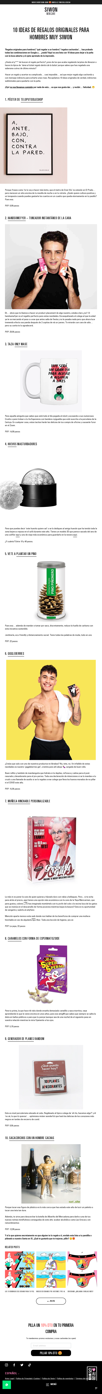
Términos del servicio (83, 1379)
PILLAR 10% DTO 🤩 (51, 1353)
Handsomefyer (17, 218)
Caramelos (15, 938)
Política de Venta (48, 1379)
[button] (51, 145)
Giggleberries (16, 653)
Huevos (12, 444)
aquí (18, 535)
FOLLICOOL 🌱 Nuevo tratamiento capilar (51, 2)
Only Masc (21, 344)
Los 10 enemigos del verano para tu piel (19, 1291)
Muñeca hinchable (19, 801)
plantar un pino (26, 554)
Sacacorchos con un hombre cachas (31, 1138)
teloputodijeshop (32, 99)
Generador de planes (21, 1039)
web (33, 916)
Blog (52, 1301)
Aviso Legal (9, 1379)
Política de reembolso (65, 1379)
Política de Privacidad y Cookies (28, 1379)
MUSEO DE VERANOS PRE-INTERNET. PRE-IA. (50, 1291)
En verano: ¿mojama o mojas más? (80, 1291)
